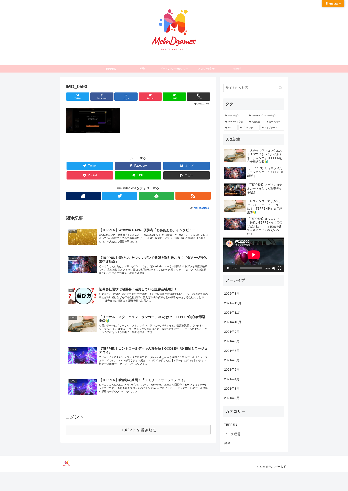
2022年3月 (232, 293)
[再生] (228, 268)
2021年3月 (232, 388)
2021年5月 (232, 369)
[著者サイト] (83, 196)
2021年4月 (232, 379)
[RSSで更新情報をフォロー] (193, 196)
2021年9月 (232, 331)
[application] (253, 255)
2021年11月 (232, 312)
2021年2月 (232, 398)
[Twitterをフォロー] (119, 196)
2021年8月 (232, 341)
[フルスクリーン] (279, 268)
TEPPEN (230, 424)
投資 (227, 443)
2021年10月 (232, 322)
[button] (280, 88)
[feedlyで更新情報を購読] (156, 196)
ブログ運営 (232, 434)
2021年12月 (232, 303)
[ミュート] (274, 268)
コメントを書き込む (138, 430)
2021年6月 (232, 360)
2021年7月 (232, 350)
